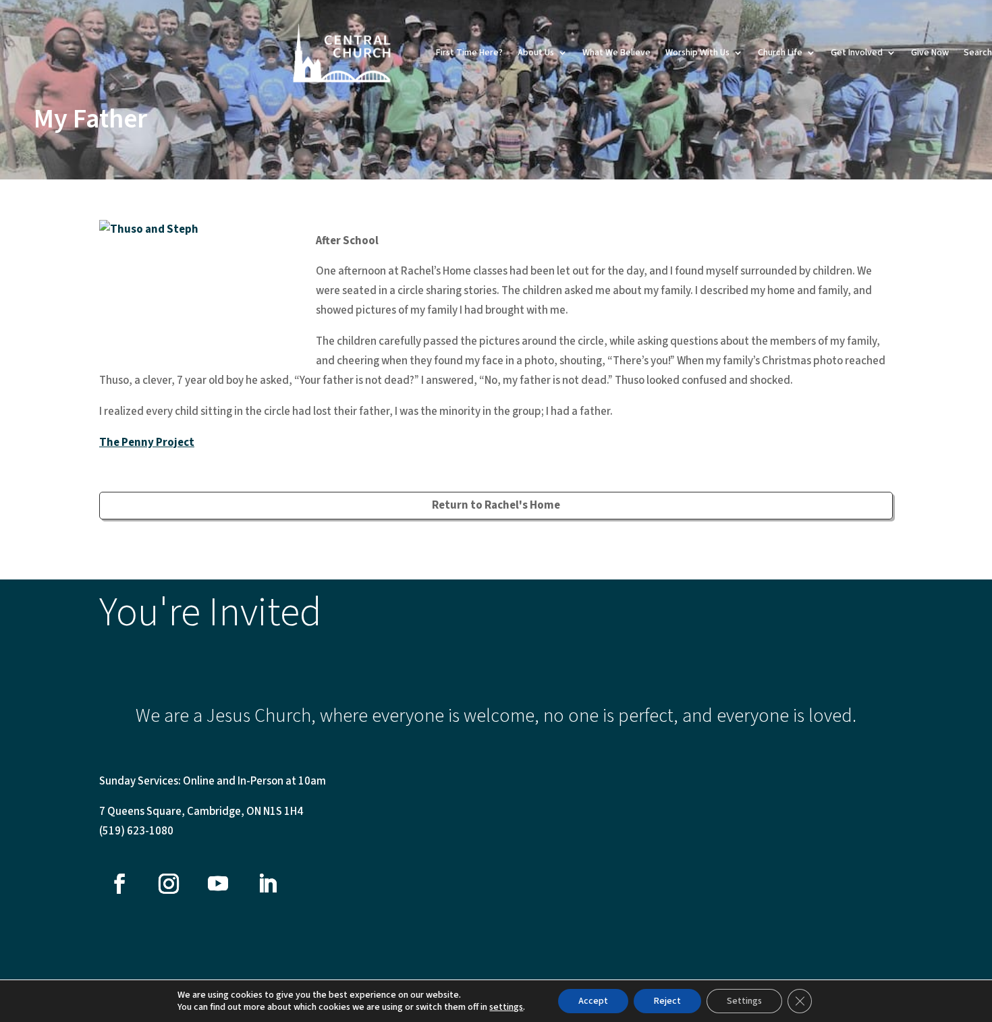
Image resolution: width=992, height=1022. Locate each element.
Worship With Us (697, 52)
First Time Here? (469, 52)
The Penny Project (146, 442)
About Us (536, 52)
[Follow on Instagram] (168, 883)
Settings (744, 1001)
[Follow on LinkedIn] (267, 883)
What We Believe (616, 52)
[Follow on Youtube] (218, 883)
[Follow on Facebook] (119, 883)
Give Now (930, 52)
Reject (667, 1001)
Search (978, 52)
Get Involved (857, 52)
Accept (593, 1001)
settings (506, 1007)
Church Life (780, 52)
